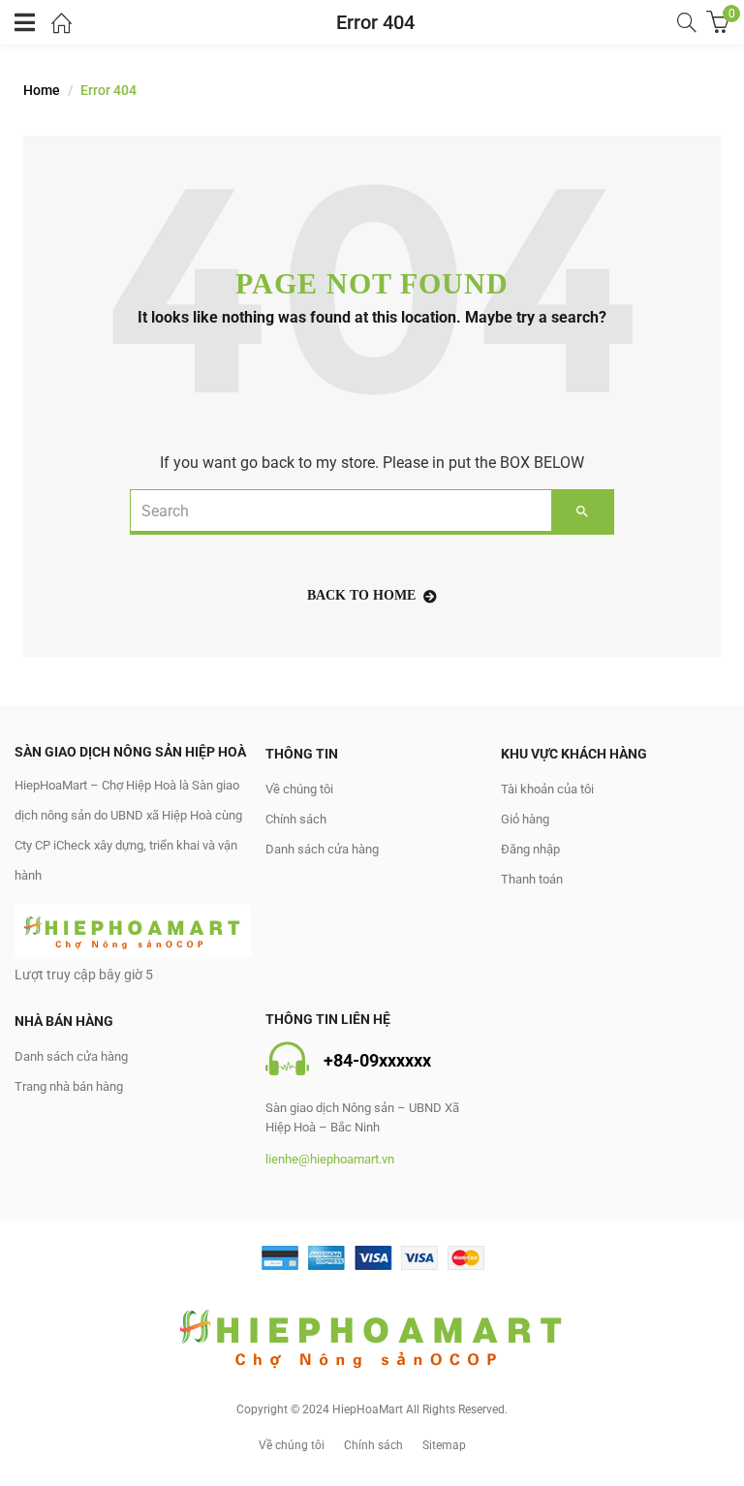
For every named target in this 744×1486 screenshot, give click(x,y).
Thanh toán (532, 879)
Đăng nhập (530, 849)
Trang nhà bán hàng (69, 1086)
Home (41, 90)
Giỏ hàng (525, 819)
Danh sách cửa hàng (322, 849)
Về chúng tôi (299, 789)
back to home (361, 595)
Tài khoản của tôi (547, 789)
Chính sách (295, 819)
